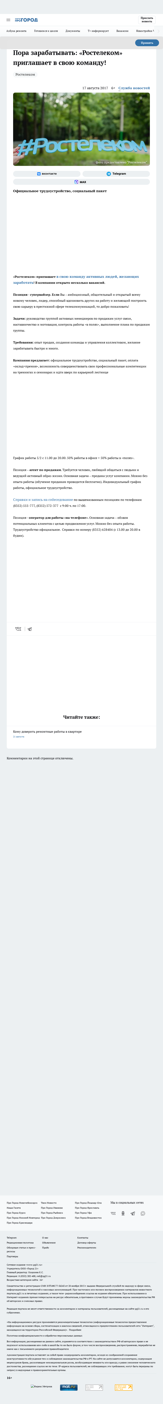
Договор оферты (86, 1242)
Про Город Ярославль (87, 1207)
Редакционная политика (20, 1242)
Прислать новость (147, 19)
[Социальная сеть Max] (81, 182)
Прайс (45, 1247)
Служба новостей (134, 88)
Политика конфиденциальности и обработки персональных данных (44, 1335)
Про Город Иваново (52, 1207)
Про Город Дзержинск (53, 1217)
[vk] (18, 629)
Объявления (48, 1242)
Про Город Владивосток (88, 1217)
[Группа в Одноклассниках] (123, 1213)
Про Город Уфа (83, 1212)
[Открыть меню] (8, 20)
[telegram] (31, 629)
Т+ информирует (98, 31)
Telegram (11, 1237)
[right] (158, 31)
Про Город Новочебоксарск (22, 1202)
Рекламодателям (86, 1247)
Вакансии (122, 31)
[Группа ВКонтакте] (47, 174)
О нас (45, 1237)
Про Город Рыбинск (52, 1212)
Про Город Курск (16, 1212)
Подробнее (75, 1329)
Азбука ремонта (16, 31)
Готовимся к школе (46, 31)
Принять (147, 43)
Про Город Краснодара (19, 1222)
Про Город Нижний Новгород (23, 1217)
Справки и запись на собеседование (43, 499)
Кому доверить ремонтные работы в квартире (47, 733)
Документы (73, 31)
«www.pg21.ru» (34, 1264)
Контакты (82, 1237)
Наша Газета (14, 1207)
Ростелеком (25, 74)
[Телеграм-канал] (116, 174)
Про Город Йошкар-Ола (88, 1202)
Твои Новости (48, 1202)
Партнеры (12, 1256)
